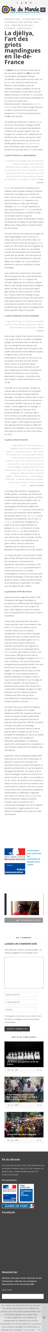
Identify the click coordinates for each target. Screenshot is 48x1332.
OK (39, 1330)
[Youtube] (22, 3)
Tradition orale (24, 28)
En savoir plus (29, 1330)
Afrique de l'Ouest (12, 19)
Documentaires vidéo (31, 19)
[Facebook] (17, 3)
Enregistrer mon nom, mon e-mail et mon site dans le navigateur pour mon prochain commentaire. (22, 1019)
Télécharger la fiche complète (30, 921)
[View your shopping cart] (26, 3)
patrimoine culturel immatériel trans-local (21, 23)
